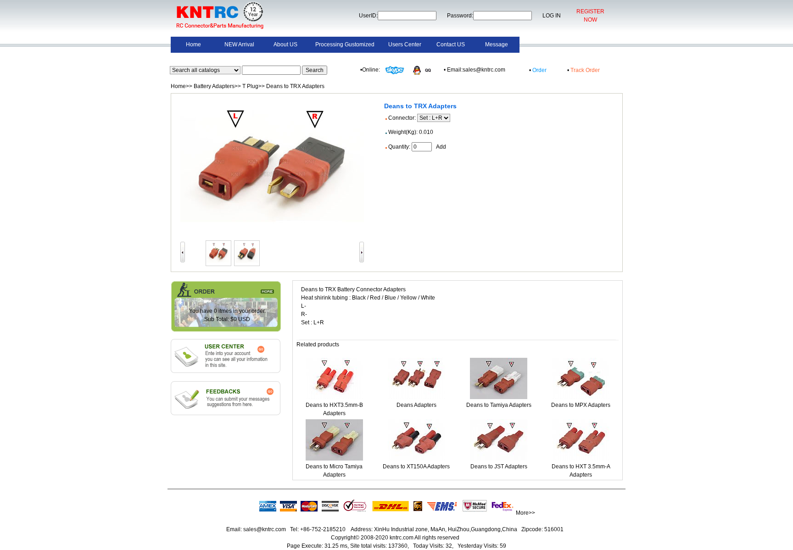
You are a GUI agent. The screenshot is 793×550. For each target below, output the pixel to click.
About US (285, 44)
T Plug (250, 86)
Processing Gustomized (344, 44)
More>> (525, 513)
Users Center (404, 44)
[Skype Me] (394, 70)
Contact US (450, 44)
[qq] (424, 70)
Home (193, 44)
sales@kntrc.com (264, 529)
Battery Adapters (214, 86)
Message (496, 44)
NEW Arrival (239, 44)
